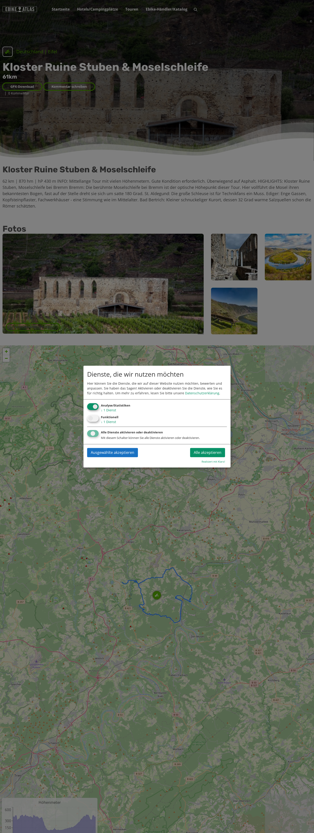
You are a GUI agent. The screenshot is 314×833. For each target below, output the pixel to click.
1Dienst (108, 410)
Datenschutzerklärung (202, 393)
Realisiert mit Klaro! (213, 461)
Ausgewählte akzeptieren (112, 452)
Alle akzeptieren (207, 452)
